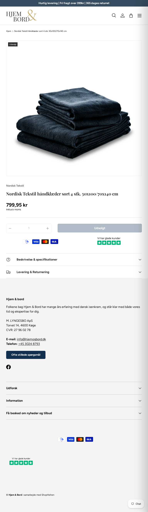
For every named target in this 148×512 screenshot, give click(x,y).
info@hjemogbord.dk (31, 339)
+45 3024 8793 (29, 344)
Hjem (8, 31)
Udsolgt (99, 228)
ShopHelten (48, 495)
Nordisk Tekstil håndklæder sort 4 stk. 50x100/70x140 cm (40, 31)
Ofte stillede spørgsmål (25, 354)
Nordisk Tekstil (15, 185)
